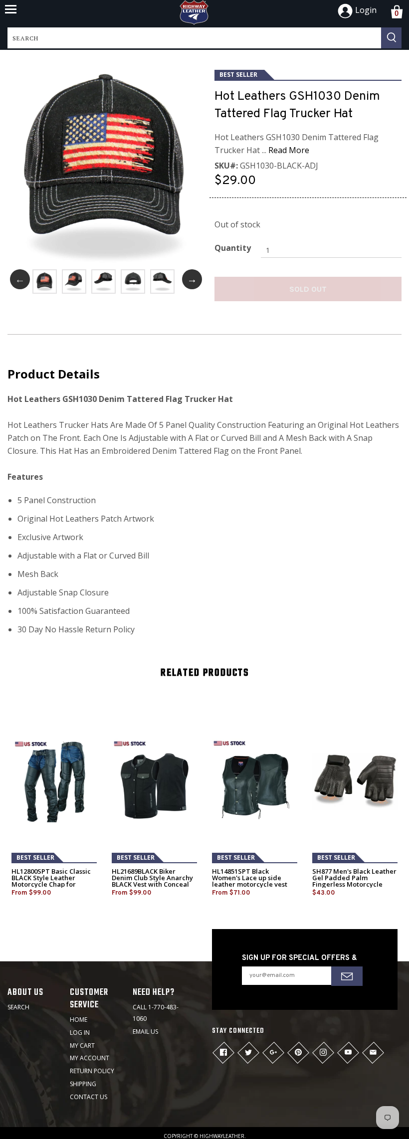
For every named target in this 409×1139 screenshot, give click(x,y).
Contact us (88, 1097)
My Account (89, 1058)
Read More (288, 150)
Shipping (83, 1084)
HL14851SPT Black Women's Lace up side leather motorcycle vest (249, 878)
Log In (80, 1032)
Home (78, 1019)
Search (18, 1007)
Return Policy (92, 1071)
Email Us (145, 1031)
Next (192, 279)
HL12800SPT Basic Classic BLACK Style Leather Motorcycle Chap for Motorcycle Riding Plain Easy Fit (51, 884)
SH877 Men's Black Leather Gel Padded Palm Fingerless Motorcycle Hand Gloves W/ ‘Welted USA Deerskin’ (354, 884)
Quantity (232, 247)
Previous (20, 279)
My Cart (82, 1045)
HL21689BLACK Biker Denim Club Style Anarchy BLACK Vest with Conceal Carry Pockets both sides (152, 881)
